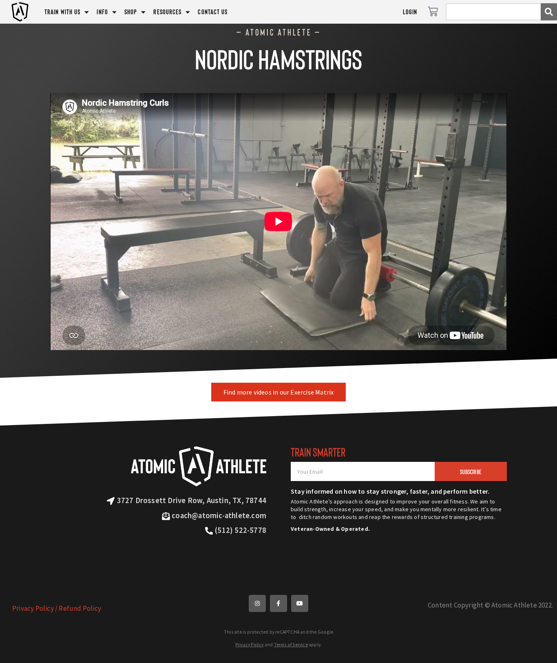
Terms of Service (291, 644)
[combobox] (493, 11)
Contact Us (213, 11)
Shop (130, 11)
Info (102, 11)
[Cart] (432, 11)
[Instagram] (257, 603)
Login (410, 11)
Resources (167, 11)
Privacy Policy (249, 644)
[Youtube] (299, 603)
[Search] (549, 11)
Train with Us (62, 11)
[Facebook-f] (278, 603)
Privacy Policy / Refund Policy (56, 608)
